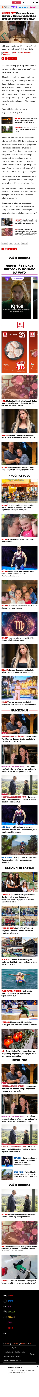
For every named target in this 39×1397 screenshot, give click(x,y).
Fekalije (4, 243)
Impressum (7, 1348)
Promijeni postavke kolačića (12, 1360)
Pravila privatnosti (9, 1356)
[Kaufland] (20, 325)
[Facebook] (3, 58)
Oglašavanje (16, 1348)
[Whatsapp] (9, 58)
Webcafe (11, 1317)
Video (10, 1328)
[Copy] (15, 58)
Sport (10, 1301)
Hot (9, 1306)
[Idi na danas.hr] (18, 2)
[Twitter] (6, 58)
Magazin (11, 1311)
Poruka (24, 243)
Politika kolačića (20, 1352)
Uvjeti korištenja (8, 1352)
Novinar (17, 243)
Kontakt (18, 1356)
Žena (10, 1322)
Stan (11, 243)
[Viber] (12, 58)
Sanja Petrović (25, 53)
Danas (10, 1295)
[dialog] (19, 1381)
